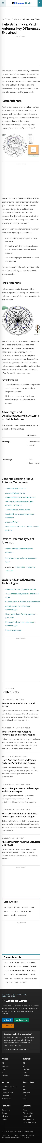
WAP (16, 982)
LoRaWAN (5, 1075)
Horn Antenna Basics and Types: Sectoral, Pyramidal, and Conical (19, 761)
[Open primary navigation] (3, 3)
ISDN (11, 962)
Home (3, 19)
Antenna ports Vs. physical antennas (20, 589)
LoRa (33, 970)
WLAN (17, 911)
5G (5, 907)
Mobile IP (23, 982)
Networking (18, 978)
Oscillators (5, 1096)
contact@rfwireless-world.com (15, 1049)
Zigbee (10, 907)
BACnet (26, 966)
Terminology (8, 19)
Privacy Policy (28, 1113)
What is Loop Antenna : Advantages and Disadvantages (20, 790)
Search (4, 1113)
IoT (30, 911)
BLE (5, 966)
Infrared (11, 974)
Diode (6, 978)
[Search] (40, 3)
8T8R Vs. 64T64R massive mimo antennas (22, 602)
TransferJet (31, 962)
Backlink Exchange (29, 1122)
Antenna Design (19, 756)
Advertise (5, 1116)
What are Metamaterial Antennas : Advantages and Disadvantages (20, 815)
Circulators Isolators (9, 1086)
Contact (5, 1119)
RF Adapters (6, 1099)
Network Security (31, 978)
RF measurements (22, 974)
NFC (5, 974)
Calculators (8, 700)
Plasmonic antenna (13, 630)
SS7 (11, 978)
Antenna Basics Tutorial (15, 488)
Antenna (20, 700)
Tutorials (27, 1059)
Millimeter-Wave (8, 1093)
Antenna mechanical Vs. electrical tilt (20, 497)
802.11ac (24, 911)
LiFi (28, 970)
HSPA (19, 966)
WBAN (22, 962)
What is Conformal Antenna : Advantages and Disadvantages (18, 733)
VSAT (33, 974)
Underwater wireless (17, 970)
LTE (11, 911)
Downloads (6, 1110)
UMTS (6, 911)
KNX (11, 982)
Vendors (5, 1082)
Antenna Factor (11, 522)
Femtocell (12, 966)
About (25, 1110)
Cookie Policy (28, 1116)
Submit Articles (28, 1119)
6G (24, 1066)
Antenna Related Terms (15, 493)
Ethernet (33, 966)
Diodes (4, 1089)
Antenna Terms (16, 19)
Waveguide (22, 915)
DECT (6, 962)
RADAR (6, 915)
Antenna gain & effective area (17, 510)
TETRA (6, 970)
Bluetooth (25, 907)
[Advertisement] (21, 51)
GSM (32, 907)
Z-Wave (17, 907)
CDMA (25, 1096)
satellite (13, 915)
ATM (17, 962)
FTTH (6, 982)
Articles (5, 756)
